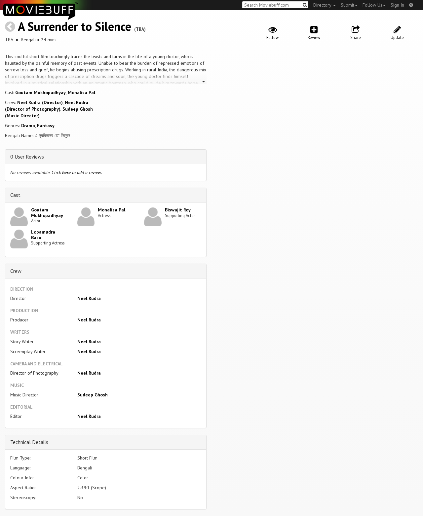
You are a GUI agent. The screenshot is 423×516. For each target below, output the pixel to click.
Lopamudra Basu (43, 234)
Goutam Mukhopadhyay (40, 92)
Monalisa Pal (81, 92)
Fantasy (46, 126)
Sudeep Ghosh (92, 395)
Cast (15, 195)
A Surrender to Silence (74, 26)
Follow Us (372, 5)
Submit (347, 5)
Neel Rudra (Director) (40, 102)
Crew (15, 271)
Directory (322, 5)
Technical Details (29, 442)
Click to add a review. (77, 172)
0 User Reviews (27, 156)
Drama (28, 126)
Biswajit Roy (178, 210)
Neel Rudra (89, 298)
